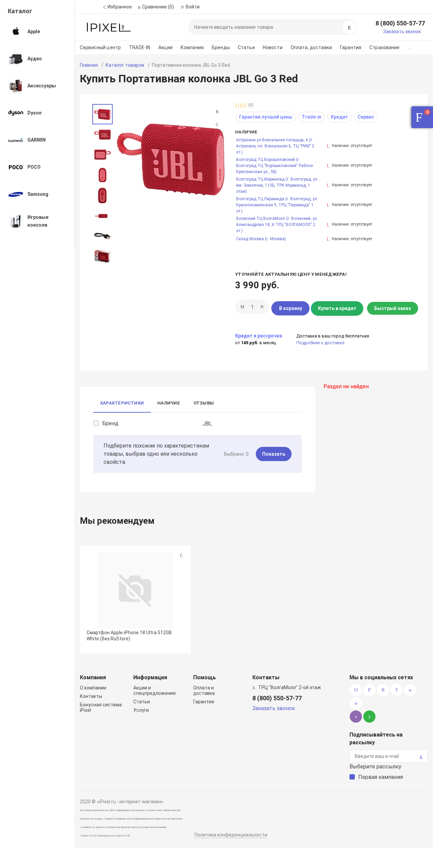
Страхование (384, 47)
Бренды (221, 47)
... (409, 47)
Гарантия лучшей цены (265, 117)
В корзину (290, 308)
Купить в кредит (337, 308)
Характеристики (122, 403)
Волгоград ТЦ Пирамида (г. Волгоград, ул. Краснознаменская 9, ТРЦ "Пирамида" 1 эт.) (277, 205)
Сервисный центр (100, 47)
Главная (89, 65)
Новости (272, 47)
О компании (93, 687)
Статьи (246, 47)
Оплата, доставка (311, 47)
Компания (192, 47)
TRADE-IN (139, 47)
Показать (273, 454)
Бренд (110, 423)
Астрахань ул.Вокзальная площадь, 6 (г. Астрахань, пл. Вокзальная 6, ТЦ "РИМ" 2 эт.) (275, 146)
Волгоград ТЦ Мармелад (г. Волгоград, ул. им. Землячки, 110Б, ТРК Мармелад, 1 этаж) (277, 185)
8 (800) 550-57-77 (400, 23)
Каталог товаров (125, 65)
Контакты (91, 696)
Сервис (366, 117)
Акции (165, 47)
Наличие (168, 403)
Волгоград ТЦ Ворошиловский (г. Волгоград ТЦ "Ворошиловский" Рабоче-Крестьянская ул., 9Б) (275, 165)
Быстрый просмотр (135, 590)
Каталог (20, 11)
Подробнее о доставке (320, 342)
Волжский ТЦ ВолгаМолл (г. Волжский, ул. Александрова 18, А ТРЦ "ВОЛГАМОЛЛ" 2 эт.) (277, 224)
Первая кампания (380, 777)
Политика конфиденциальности (231, 834)
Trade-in (311, 117)
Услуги (141, 710)
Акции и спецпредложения (154, 690)
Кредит (339, 117)
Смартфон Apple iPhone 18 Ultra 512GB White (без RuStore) (129, 635)
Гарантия (350, 47)
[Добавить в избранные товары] (181, 555)
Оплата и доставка (204, 690)
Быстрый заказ (392, 308)
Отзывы (203, 403)
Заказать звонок (402, 31)
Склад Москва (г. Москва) (261, 238)
